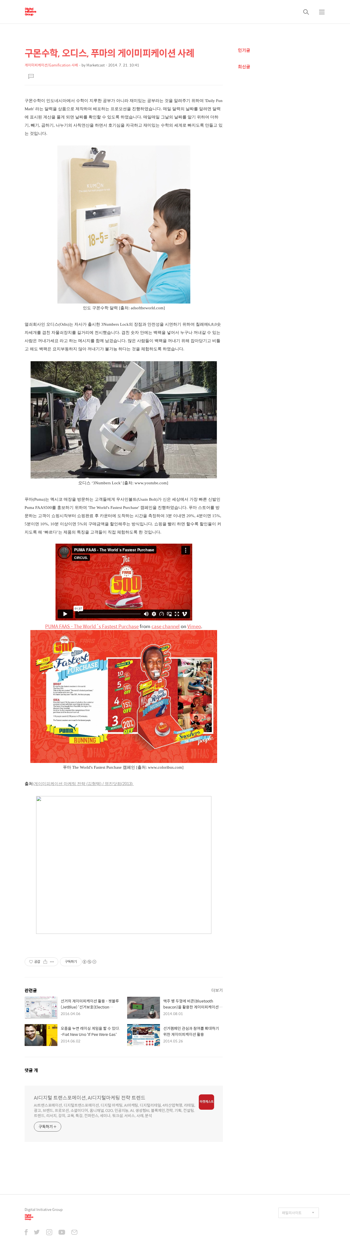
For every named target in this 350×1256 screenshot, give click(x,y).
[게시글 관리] (52, 962)
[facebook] (26, 1232)
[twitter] (37, 1232)
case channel (165, 626)
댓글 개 (31, 1070)
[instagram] (49, 1232)
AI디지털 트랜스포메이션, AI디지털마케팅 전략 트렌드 (89, 1097)
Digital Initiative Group (44, 1209)
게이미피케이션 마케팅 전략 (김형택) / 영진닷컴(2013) (84, 783)
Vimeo (194, 626)
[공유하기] (45, 962)
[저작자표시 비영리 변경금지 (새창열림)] (89, 962)
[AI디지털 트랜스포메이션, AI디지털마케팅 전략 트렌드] (30, 12)
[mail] (74, 1232)
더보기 (217, 990)
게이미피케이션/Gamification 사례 (51, 65)
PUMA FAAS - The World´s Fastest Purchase (92, 626)
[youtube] (62, 1232)
